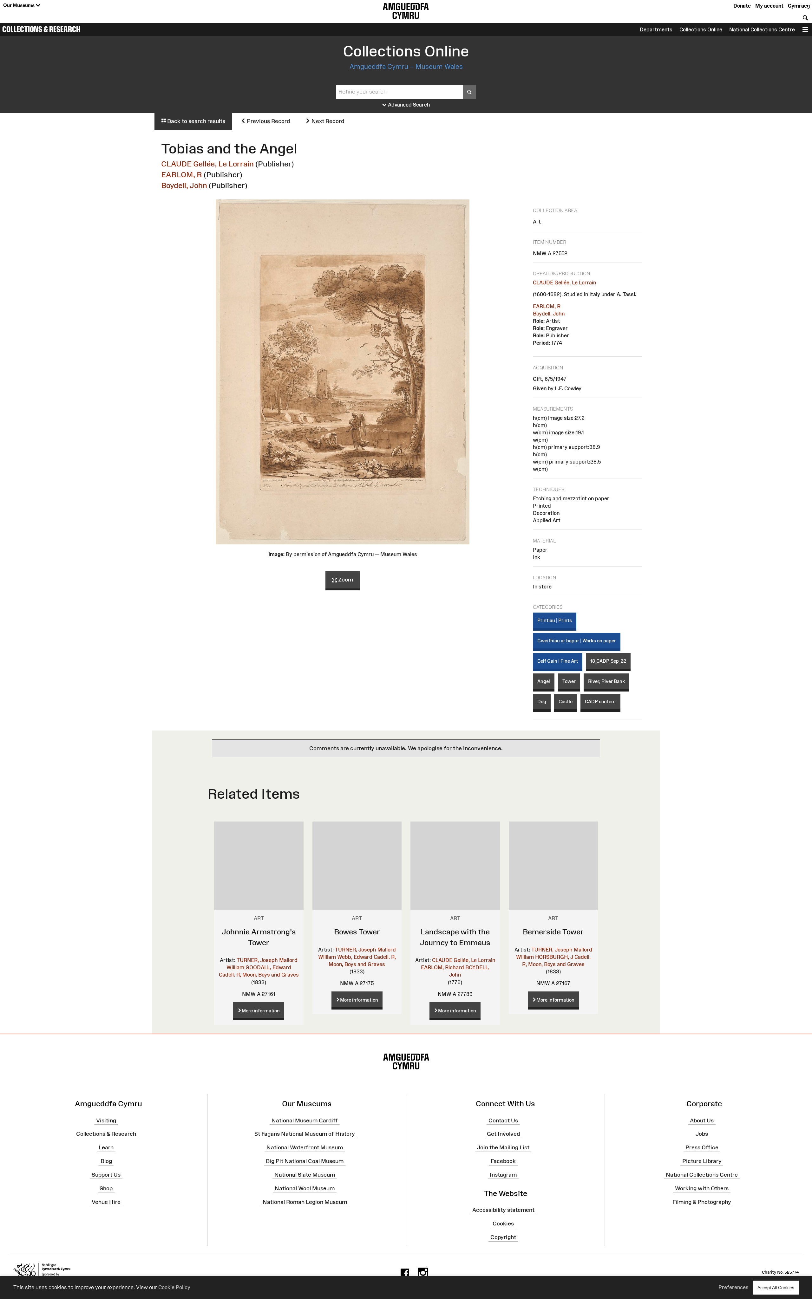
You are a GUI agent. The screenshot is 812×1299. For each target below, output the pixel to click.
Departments (656, 29)
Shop (106, 1188)
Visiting (106, 1120)
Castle (566, 701)
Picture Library (702, 1161)
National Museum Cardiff (305, 1120)
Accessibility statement (503, 1210)
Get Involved (503, 1134)
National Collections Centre (762, 29)
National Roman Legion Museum (305, 1201)
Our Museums (19, 5)
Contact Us (503, 1120)
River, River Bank (606, 681)
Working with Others (702, 1188)
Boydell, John (184, 185)
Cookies (503, 1223)
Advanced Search (408, 104)
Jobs (702, 1134)
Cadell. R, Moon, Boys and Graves (259, 974)
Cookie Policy (174, 1287)
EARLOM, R (181, 174)
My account (769, 6)
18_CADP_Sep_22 (608, 661)
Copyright (503, 1237)
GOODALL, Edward (268, 967)
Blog (106, 1161)
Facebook (503, 1161)
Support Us (106, 1175)
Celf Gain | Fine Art (557, 661)
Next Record (327, 121)
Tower (569, 681)
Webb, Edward (354, 957)
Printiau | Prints (554, 620)
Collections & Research (41, 29)
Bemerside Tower (553, 931)
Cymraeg (799, 6)
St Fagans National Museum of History (304, 1134)
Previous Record (268, 121)
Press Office (701, 1147)
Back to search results (195, 121)
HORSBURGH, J (554, 957)
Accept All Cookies (775, 1287)
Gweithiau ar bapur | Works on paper (576, 640)
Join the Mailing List (503, 1147)
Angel (543, 681)
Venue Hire (106, 1201)
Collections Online (700, 29)
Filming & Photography (701, 1201)
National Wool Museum (305, 1188)
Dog (541, 701)
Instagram (503, 1175)
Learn (106, 1147)
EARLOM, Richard (442, 967)
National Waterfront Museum (304, 1147)
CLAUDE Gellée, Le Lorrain (207, 163)
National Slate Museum (304, 1175)
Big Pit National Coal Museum (305, 1161)
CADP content (600, 701)
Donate (742, 6)
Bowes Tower (357, 931)
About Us (702, 1120)
